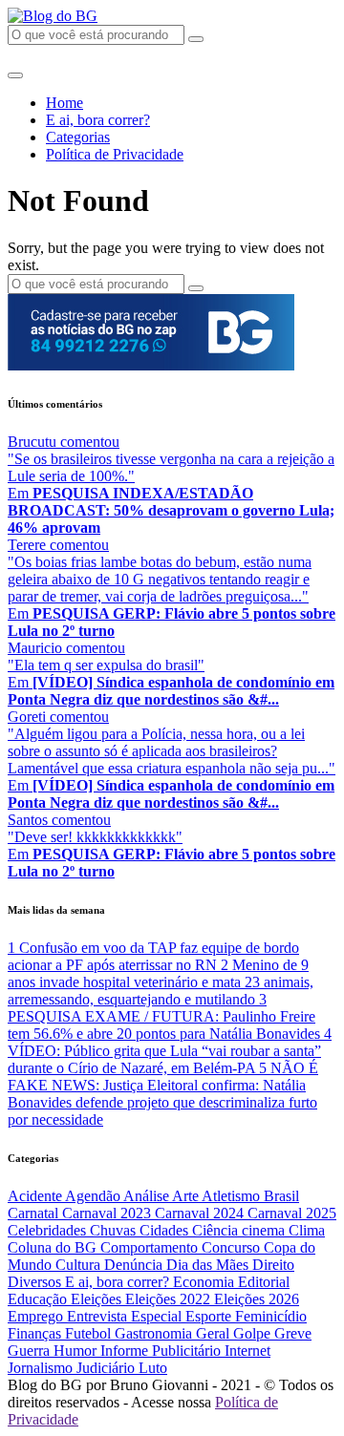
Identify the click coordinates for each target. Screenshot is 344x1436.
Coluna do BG (54, 1247)
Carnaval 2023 (108, 1213)
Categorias (78, 137)
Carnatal (35, 1213)
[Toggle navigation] (15, 75)
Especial (158, 1316)
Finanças (36, 1333)
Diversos (36, 1282)
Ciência (217, 1230)
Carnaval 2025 (291, 1213)
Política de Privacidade (114, 154)
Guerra (31, 1350)
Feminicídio (271, 1316)
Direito (273, 1264)
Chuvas (115, 1230)
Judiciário (107, 1368)
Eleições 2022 (169, 1299)
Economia (205, 1282)
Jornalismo (42, 1368)
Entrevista (99, 1316)
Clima (307, 1230)
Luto (153, 1368)
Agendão (94, 1196)
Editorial (264, 1282)
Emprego (37, 1316)
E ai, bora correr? (98, 120)
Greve (293, 1333)
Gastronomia (155, 1333)
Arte (187, 1196)
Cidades (166, 1230)
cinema (265, 1230)
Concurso (233, 1247)
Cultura (79, 1264)
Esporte (210, 1316)
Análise (147, 1196)
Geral (214, 1333)
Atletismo (233, 1196)
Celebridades (49, 1230)
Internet (247, 1350)
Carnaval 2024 (201, 1213)
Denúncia (135, 1264)
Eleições (98, 1299)
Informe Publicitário (162, 1350)
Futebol (90, 1333)
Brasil (281, 1196)
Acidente (36, 1196)
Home (64, 103)
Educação (39, 1299)
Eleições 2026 (256, 1299)
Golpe (253, 1333)
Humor (77, 1350)
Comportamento (151, 1247)
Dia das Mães (209, 1264)
